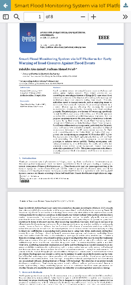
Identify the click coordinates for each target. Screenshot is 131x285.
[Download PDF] (125, 5)
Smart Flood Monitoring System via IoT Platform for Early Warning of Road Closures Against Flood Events (73, 5)
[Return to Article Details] (5, 5)
